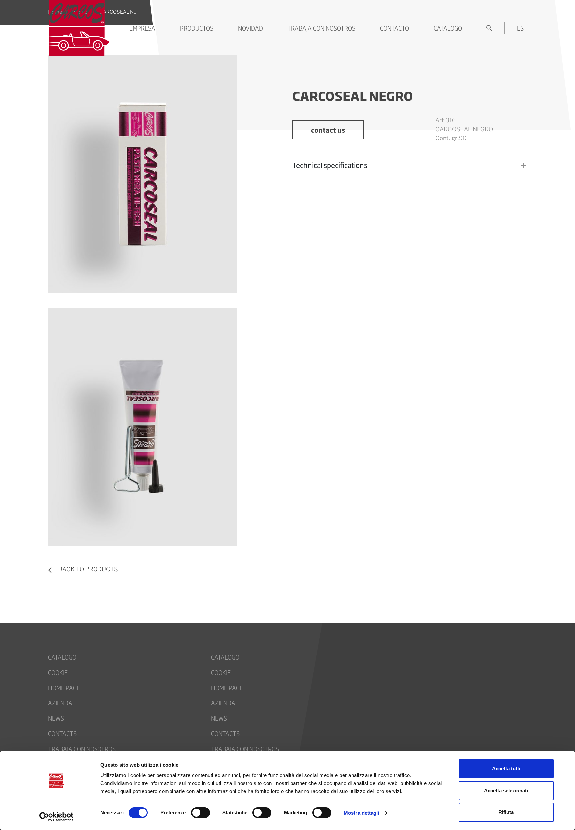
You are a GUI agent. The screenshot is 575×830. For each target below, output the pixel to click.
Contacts (62, 733)
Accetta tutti (506, 768)
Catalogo (448, 28)
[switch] (200, 812)
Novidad (250, 28)
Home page (64, 687)
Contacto (394, 28)
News (56, 718)
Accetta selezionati (506, 790)
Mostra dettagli (361, 813)
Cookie (58, 672)
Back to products (88, 570)
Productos (196, 28)
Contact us (328, 130)
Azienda (60, 702)
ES (520, 28)
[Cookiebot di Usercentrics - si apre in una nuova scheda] (56, 817)
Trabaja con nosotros (321, 28)
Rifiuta (506, 812)
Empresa (142, 28)
